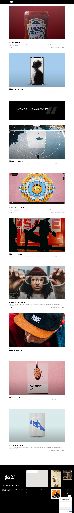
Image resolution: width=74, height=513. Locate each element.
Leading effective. (17, 207)
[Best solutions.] (37, 70)
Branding (10, 40)
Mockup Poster (16, 445)
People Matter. (16, 255)
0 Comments (63, 47)
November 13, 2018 (57, 47)
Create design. (15, 350)
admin (53, 47)
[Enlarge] (15, 471)
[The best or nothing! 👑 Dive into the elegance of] (67, 475)
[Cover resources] (37, 378)
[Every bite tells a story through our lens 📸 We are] (56, 478)
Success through (17, 302)
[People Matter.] (37, 235)
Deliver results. (16, 42)
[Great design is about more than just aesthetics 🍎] (56, 494)
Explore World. (16, 162)
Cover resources (16, 398)
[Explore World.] (37, 142)
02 (11, 456)
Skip (67, 511)
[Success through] (37, 282)
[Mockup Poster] (37, 425)
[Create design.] (37, 330)
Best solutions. (16, 90)
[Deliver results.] (37, 22)
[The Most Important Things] (37, 110)
